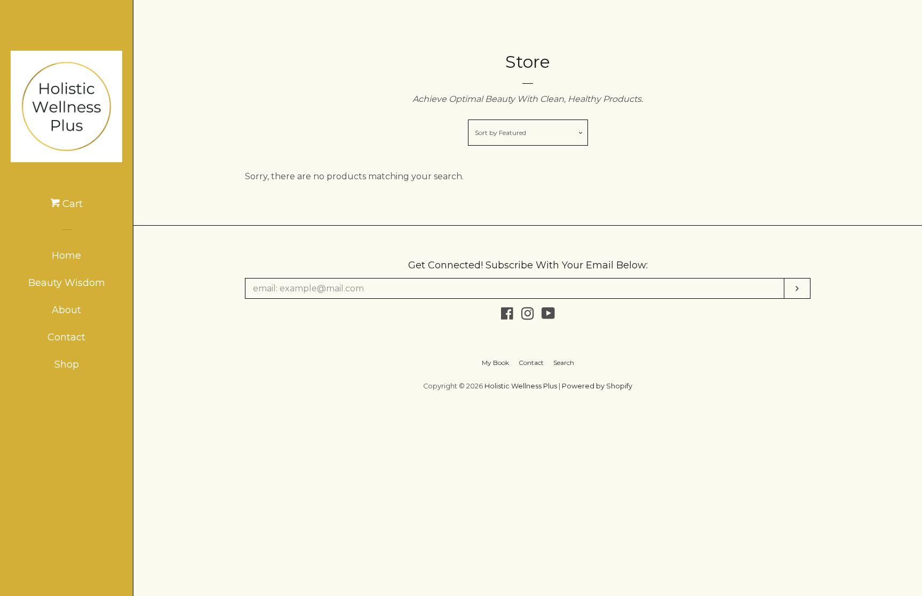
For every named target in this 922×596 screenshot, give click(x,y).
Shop (66, 364)
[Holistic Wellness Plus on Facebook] (507, 316)
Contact (66, 337)
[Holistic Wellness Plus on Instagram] (527, 316)
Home (66, 255)
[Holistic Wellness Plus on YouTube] (548, 316)
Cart (71, 204)
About (66, 310)
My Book (495, 363)
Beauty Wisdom (66, 283)
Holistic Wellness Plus (520, 386)
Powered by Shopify (597, 386)
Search (563, 363)
